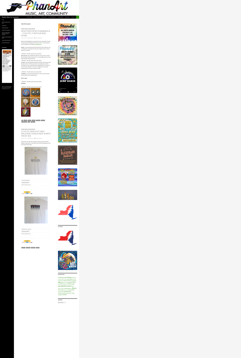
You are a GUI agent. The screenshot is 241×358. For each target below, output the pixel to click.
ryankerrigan (67, 288)
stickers (62, 290)
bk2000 (25, 120)
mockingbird (69, 282)
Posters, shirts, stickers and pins (28, 28)
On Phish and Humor (5, 42)
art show (68, 277)
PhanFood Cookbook (6, 30)
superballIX (68, 293)
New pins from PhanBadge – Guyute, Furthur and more (35, 33)
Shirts (38, 247)
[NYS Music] (67, 238)
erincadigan (74, 279)
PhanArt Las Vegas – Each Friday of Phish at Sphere (7, 52)
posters (69, 286)
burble (33, 120)
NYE (61, 284)
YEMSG (65, 294)
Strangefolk (4, 25)
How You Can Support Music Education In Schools (6, 33)
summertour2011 (62, 293)
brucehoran (62, 279)
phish (73, 284)
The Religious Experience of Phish (7, 38)
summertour (67, 291)
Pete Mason (31, 37)
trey (71, 293)
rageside (33, 247)
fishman (69, 280)
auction (59, 279)
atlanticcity (73, 277)
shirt (71, 288)
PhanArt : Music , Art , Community (10, 17)
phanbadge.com (38, 44)
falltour (65, 280)
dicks (71, 279)
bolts (29, 120)
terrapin (33, 121)
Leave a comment (38, 37)
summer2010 (71, 290)
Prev (4, 66)
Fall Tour (62, 280)
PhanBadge (24, 121)
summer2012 (61, 291)
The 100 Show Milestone (6, 40)
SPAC (59, 290)
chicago (68, 279)
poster (63, 286)
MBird (62, 282)
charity (65, 279)
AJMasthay (62, 277)
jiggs (59, 282)
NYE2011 (65, 284)
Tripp (73, 293)
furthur (38, 120)
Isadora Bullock (73, 280)
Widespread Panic (5, 27)
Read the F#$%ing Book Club (6, 23)
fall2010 (59, 280)
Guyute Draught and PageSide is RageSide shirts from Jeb (35, 133)
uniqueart (60, 294)
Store (3, 19)
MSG (74, 282)
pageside (28, 247)
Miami (65, 282)
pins (29, 121)
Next (10, 66)
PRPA (73, 286)
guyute (43, 120)
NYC (59, 284)
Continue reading (6, 75)
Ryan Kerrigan (61, 288)
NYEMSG (69, 284)
